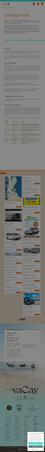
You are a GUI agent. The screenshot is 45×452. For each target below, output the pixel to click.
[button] (36, 449)
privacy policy (39, 438)
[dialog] (35, 441)
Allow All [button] (36, 443)
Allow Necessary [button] (35, 446)
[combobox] (42, 433)
